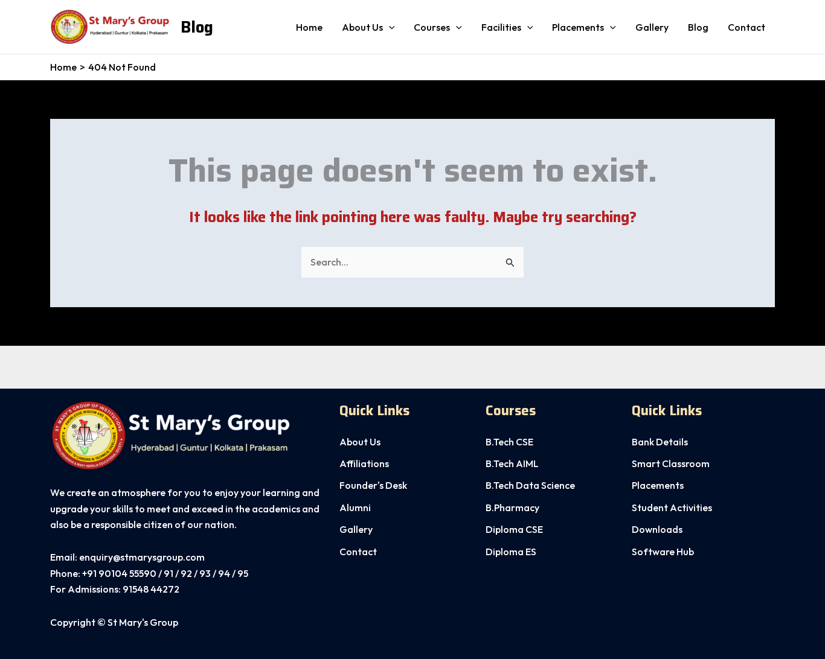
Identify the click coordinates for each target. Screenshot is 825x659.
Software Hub (663, 552)
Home (309, 27)
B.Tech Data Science (530, 485)
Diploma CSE (514, 529)
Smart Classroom (671, 463)
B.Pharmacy (512, 507)
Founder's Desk (373, 485)
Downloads (657, 529)
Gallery (652, 27)
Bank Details (660, 442)
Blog (197, 26)
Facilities (501, 27)
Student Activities (672, 507)
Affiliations (364, 463)
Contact (746, 27)
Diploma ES (511, 552)
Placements (578, 27)
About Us (359, 442)
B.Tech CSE (509, 442)
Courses (432, 27)
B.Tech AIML (512, 463)
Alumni (355, 507)
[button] (389, 27)
